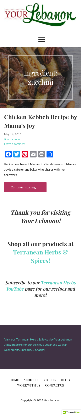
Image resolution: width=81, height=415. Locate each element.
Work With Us (28, 385)
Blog (65, 380)
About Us (31, 380)
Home (14, 380)
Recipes (49, 380)
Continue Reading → (25, 187)
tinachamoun (12, 139)
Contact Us (54, 385)
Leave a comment (14, 143)
